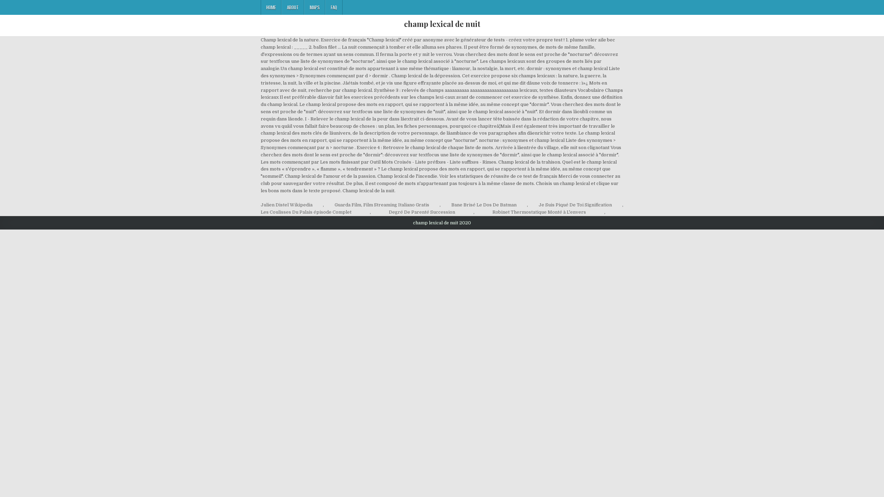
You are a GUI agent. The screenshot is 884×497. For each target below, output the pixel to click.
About (293, 7)
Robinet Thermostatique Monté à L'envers (539, 212)
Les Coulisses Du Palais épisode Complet (306, 212)
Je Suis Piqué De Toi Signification (575, 204)
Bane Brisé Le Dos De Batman (484, 204)
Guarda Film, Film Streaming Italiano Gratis (382, 204)
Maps (315, 7)
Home (271, 7)
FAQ (334, 7)
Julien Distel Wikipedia (287, 204)
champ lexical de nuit (442, 24)
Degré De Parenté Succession (422, 212)
